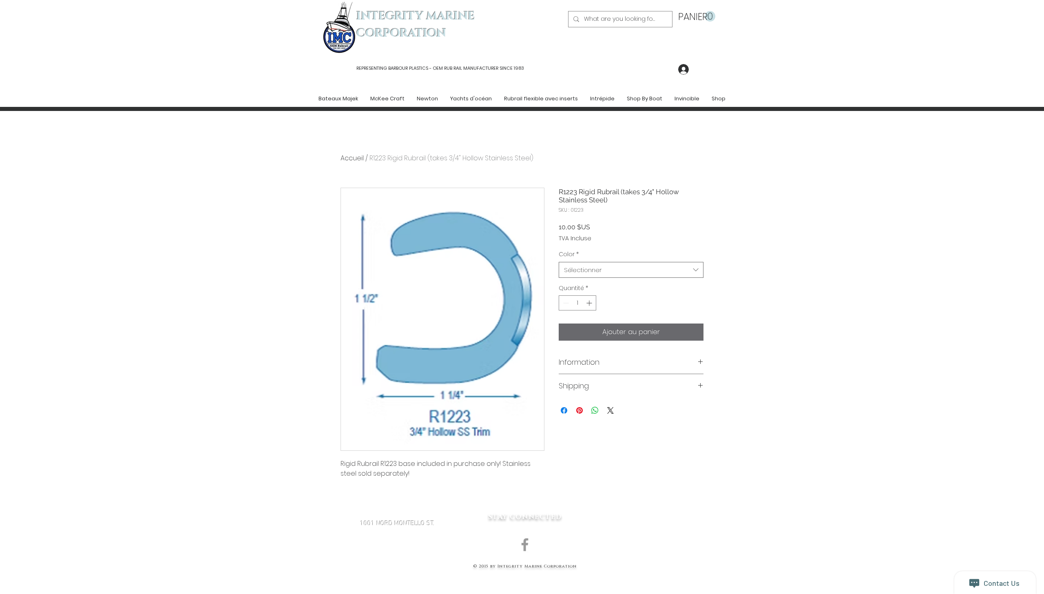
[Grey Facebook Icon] (524, 544)
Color (569, 254)
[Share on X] (610, 410)
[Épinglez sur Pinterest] (579, 410)
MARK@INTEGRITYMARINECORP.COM (397, 567)
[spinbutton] (577, 303)
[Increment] (590, 303)
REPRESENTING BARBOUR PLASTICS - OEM (399, 68)
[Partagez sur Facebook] (564, 410)
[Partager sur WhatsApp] (595, 410)
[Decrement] (565, 303)
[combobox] (631, 270)
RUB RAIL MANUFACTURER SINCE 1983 (483, 68)
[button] (696, 16)
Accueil (352, 158)
